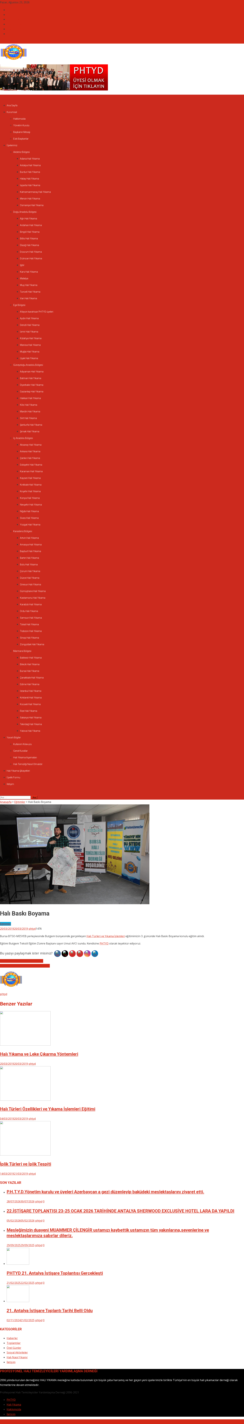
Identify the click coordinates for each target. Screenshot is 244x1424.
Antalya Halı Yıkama (30, 165)
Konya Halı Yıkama (30, 498)
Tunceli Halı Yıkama (30, 291)
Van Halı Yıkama (28, 298)
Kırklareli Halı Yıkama (31, 697)
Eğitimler (5, 924)
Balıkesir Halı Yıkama (31, 657)
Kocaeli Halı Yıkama (30, 704)
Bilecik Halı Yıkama (30, 664)
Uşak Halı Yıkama (29, 358)
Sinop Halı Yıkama (29, 637)
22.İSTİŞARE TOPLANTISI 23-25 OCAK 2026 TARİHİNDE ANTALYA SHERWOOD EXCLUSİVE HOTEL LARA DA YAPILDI (120, 1210)
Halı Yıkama (14, 1404)
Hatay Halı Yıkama (29, 178)
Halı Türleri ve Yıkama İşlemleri (105, 936)
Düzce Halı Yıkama (29, 578)
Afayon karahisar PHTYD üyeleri (36, 311)
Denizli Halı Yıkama (30, 325)
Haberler (12, 10)
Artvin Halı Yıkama (29, 538)
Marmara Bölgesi (22, 651)
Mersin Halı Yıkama (30, 198)
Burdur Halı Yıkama (30, 172)
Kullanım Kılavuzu (22, 744)
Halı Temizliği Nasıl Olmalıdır (27, 764)
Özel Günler (14, 19)
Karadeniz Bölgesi (22, 531)
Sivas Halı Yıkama (29, 518)
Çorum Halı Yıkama (30, 571)
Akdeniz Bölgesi (21, 152)
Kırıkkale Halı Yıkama (30, 484)
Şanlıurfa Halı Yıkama (31, 424)
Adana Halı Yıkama (30, 158)
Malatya (24, 278)
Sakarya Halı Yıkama (30, 717)
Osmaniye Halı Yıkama (31, 205)
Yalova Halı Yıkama (30, 731)
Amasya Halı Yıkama (31, 544)
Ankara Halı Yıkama (30, 451)
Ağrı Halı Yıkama (28, 218)
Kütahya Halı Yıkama (30, 338)
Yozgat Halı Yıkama (30, 524)
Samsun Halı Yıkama (31, 617)
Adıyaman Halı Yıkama (31, 371)
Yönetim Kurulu (21, 125)
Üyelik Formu (13, 777)
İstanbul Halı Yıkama (30, 691)
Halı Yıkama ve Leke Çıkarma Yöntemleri (25, 966)
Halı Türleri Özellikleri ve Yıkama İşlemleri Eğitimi (47, 1108)
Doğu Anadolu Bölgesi (25, 212)
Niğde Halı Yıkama (29, 511)
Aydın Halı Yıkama (29, 318)
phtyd (32, 928)
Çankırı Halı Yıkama (30, 458)
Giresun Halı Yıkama (30, 584)
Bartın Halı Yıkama (29, 558)
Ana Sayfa (12, 105)
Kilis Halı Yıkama (28, 405)
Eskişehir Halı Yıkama (31, 464)
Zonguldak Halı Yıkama (32, 644)
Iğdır (22, 265)
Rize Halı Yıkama (28, 711)
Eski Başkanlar (21, 138)
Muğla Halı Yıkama (29, 351)
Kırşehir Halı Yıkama (30, 491)
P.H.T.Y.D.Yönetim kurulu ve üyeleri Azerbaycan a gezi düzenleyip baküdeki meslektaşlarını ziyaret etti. (105, 1191)
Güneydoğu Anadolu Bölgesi (28, 365)
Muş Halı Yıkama (28, 285)
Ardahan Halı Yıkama (31, 225)
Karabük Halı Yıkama (31, 604)
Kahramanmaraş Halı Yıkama (35, 192)
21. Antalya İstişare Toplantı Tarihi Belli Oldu (50, 1310)
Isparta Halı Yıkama (30, 185)
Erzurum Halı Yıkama (31, 252)
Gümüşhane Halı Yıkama (33, 591)
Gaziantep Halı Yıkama (31, 391)
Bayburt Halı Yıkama (30, 551)
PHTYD (104, 943)
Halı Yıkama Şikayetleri (18, 770)
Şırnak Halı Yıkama (29, 431)
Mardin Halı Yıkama (30, 411)
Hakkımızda (19, 118)
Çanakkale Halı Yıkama (32, 677)
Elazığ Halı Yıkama (29, 245)
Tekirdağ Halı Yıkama (31, 724)
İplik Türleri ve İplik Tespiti (25, 1164)
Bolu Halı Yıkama (29, 564)
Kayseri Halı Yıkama (30, 478)
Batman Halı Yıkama (30, 378)
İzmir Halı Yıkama (29, 331)
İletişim (11, 34)
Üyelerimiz (12, 145)
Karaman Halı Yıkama (31, 471)
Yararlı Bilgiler (14, 737)
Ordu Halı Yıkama (29, 611)
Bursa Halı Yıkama (29, 671)
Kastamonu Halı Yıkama (32, 597)
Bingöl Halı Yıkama (30, 232)
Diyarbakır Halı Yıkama (31, 385)
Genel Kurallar (20, 751)
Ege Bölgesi (19, 305)
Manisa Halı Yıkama (30, 345)
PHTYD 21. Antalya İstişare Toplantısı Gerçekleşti (55, 1273)
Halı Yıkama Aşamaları (25, 757)
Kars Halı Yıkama (29, 271)
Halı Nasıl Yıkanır (17, 29)
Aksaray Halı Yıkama (30, 444)
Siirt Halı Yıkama (28, 418)
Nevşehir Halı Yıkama (31, 504)
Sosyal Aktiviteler (17, 24)
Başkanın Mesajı (21, 132)
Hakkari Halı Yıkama (30, 398)
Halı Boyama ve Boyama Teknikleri (21, 961)
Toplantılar (14, 14)
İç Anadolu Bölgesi (23, 438)
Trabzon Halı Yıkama (31, 631)
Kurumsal (12, 112)
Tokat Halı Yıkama (29, 624)
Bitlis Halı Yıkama (29, 238)
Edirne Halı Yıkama (29, 684)
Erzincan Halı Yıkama (31, 258)
